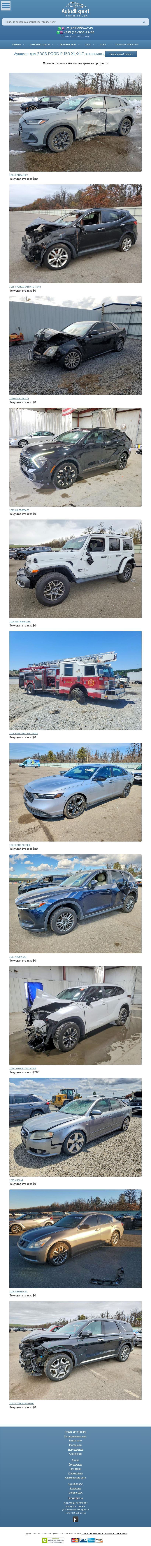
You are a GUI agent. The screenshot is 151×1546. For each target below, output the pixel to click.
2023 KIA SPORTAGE (19, 510)
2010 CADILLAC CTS (19, 398)
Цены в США (75, 1492)
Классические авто (75, 1477)
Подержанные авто (75, 1436)
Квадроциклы (75, 1449)
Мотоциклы (75, 1445)
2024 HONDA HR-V (18, 175)
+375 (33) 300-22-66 (79, 32)
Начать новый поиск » (121, 54)
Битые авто (75, 1440)
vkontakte (75, 1519)
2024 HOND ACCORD (19, 845)
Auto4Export (75, 8)
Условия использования (115, 1533)
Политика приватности (92, 1533)
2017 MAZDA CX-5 (18, 956)
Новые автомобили (75, 1431)
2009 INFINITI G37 (18, 1291)
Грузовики (75, 1468)
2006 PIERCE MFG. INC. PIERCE (23, 733)
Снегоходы (75, 1453)
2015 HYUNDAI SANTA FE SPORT (25, 286)
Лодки (75, 1460)
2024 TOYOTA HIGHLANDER (22, 1068)
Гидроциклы (75, 1464)
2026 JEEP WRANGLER (20, 621)
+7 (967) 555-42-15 (79, 28)
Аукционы (75, 1488)
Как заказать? (75, 1483)
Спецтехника (75, 1473)
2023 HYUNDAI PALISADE (21, 1403)
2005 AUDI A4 (16, 1180)
